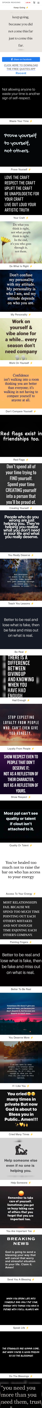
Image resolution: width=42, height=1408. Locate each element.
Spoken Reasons (11, 2)
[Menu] (38, 2)
